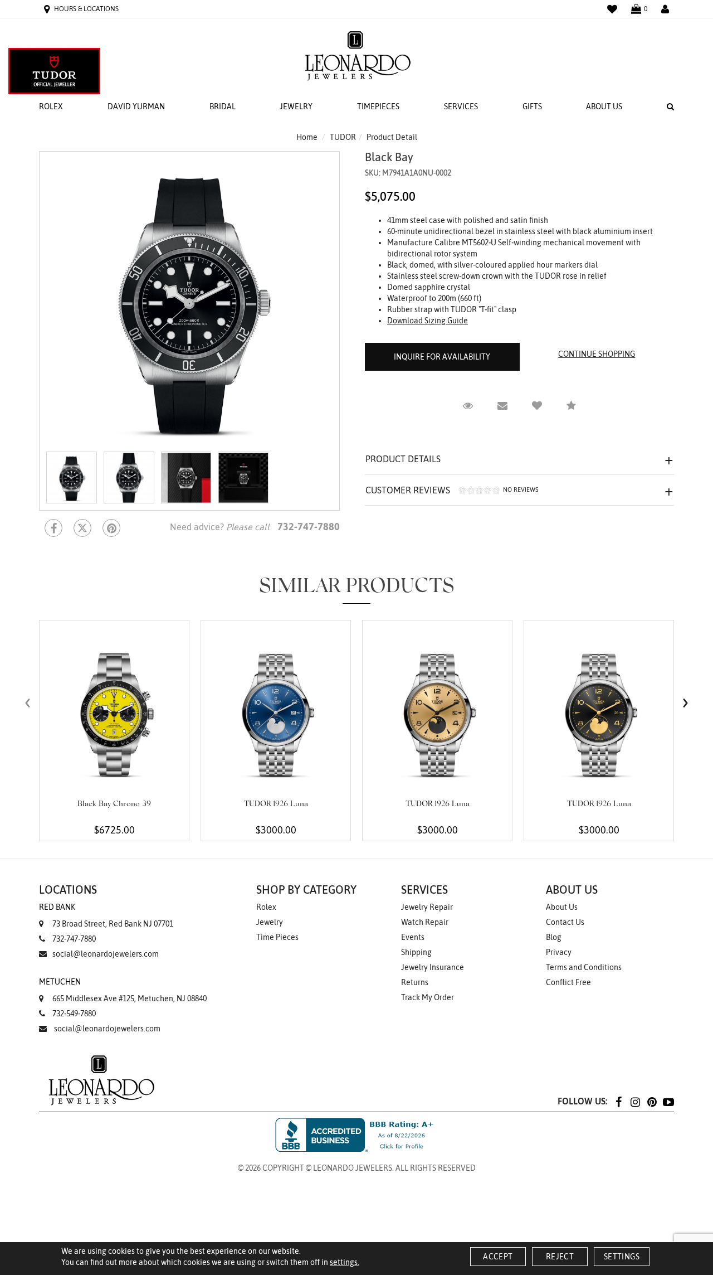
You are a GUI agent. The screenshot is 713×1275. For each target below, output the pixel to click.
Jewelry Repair (427, 907)
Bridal (222, 106)
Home (307, 137)
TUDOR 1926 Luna (276, 804)
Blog (553, 937)
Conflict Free (568, 982)
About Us (604, 106)
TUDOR (343, 137)
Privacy (559, 952)
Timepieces (378, 106)
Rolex (51, 106)
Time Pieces (277, 937)
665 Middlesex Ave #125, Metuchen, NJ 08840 (123, 990)
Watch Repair (424, 922)
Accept (497, 1256)
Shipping (416, 952)
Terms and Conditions (584, 967)
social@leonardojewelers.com (105, 953)
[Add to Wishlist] (536, 406)
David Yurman (136, 106)
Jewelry (296, 106)
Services (461, 106)
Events (412, 937)
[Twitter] (82, 528)
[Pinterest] (651, 1101)
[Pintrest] (111, 528)
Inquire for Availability (442, 356)
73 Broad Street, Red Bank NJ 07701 (106, 915)
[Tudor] (54, 71)
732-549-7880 (74, 1013)
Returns (414, 982)
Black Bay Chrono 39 (114, 804)
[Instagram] (635, 1101)
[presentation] (28, 702)
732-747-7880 (74, 938)
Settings (621, 1256)
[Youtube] (668, 1101)
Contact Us (565, 922)
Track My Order (427, 997)
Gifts (532, 106)
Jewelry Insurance (432, 967)
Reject (560, 1256)
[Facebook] (53, 528)
